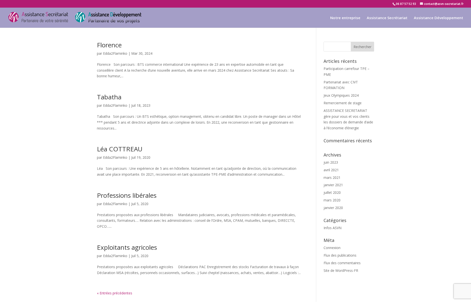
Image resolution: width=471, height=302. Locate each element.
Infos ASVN (332, 227)
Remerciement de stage (343, 103)
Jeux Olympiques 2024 (341, 95)
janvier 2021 (333, 185)
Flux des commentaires (342, 263)
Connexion (332, 247)
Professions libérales (127, 195)
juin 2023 (331, 162)
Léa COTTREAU (120, 148)
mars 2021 (332, 177)
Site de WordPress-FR (341, 270)
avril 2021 (331, 170)
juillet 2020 (332, 192)
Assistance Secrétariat (387, 18)
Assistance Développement (438, 18)
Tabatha (109, 96)
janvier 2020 (333, 207)
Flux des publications (340, 255)
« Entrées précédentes (114, 293)
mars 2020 (332, 200)
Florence (109, 44)
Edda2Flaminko (115, 53)
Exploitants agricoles (127, 247)
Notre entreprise (345, 18)
